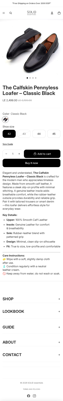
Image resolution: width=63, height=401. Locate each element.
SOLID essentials (35, 383)
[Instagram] (34, 396)
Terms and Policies (31, 389)
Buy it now (31, 163)
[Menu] (3, 13)
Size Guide (8, 144)
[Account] (52, 13)
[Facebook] (29, 396)
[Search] (10, 13)
